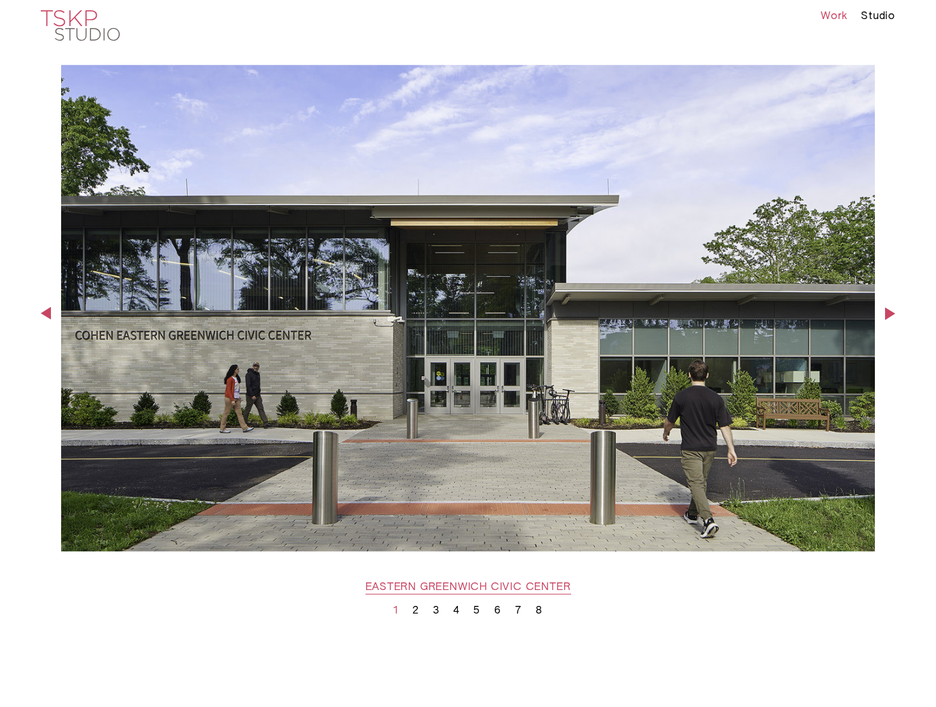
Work (834, 16)
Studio (878, 16)
